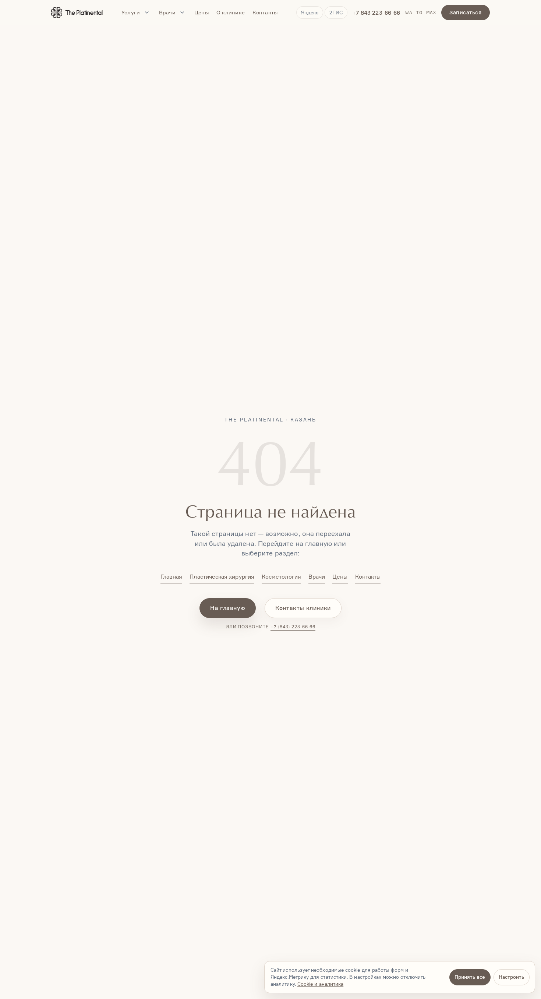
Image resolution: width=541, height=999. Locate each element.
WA (409, 13)
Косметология (281, 576)
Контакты (264, 12)
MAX (431, 13)
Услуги (130, 12)
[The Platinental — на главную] (77, 12)
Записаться (465, 12)
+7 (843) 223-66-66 (292, 626)
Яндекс (309, 12)
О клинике (230, 12)
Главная (171, 576)
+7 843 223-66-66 (376, 12)
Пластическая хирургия (222, 576)
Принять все (470, 977)
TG (419, 13)
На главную (227, 607)
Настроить (511, 977)
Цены (201, 12)
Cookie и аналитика (320, 984)
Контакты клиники (303, 607)
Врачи (167, 12)
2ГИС (336, 12)
